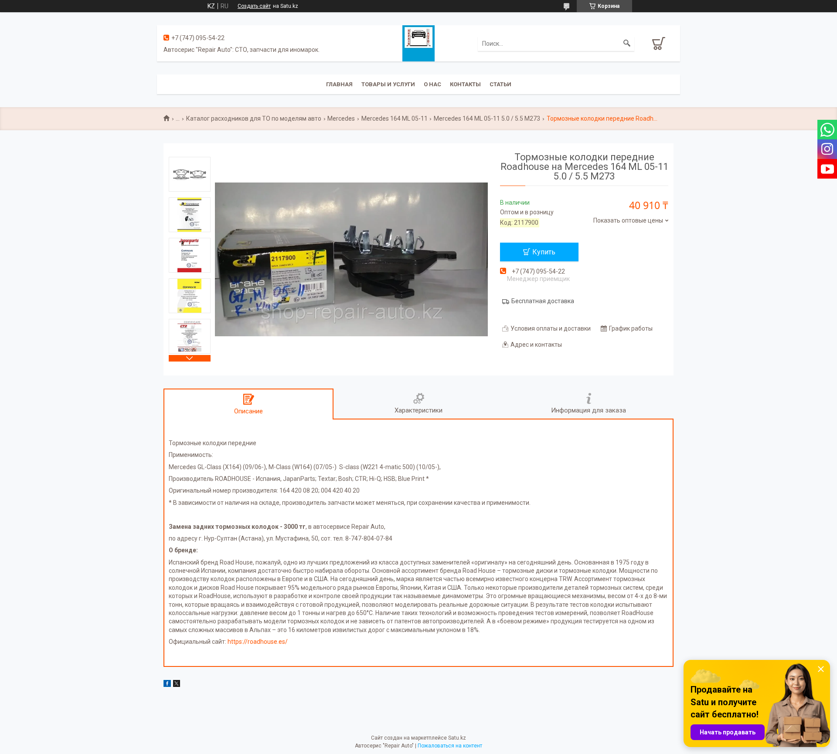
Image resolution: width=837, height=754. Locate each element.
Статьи (500, 84)
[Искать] (627, 44)
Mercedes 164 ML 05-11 (394, 118)
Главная (339, 84)
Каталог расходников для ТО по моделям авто (253, 118)
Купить (543, 252)
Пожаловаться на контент (450, 746)
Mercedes (341, 118)
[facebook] (167, 684)
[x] (176, 684)
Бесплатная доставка (542, 301)
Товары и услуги (388, 84)
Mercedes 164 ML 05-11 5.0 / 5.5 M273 (487, 118)
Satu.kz (457, 738)
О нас (432, 84)
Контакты (465, 84)
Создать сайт (254, 6)
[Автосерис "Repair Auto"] (418, 42)
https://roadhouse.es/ (258, 641)
